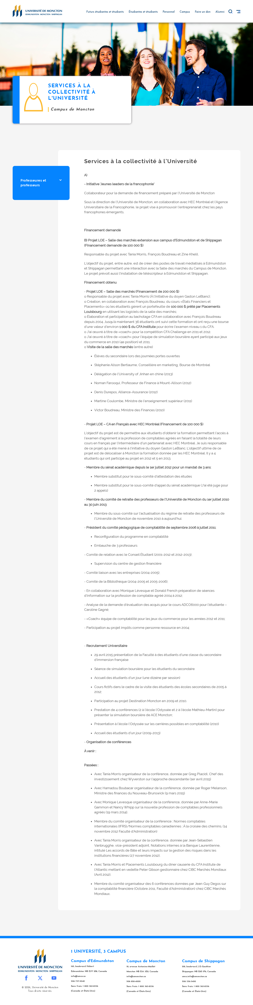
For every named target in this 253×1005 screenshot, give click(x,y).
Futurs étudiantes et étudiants (105, 11)
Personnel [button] (169, 11)
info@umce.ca (78, 976)
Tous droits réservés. (40, 991)
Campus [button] (185, 11)
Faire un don (203, 11)
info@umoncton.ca (136, 976)
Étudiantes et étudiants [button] (143, 11)
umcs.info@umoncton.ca (194, 976)
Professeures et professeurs (33, 183)
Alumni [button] (220, 11)
